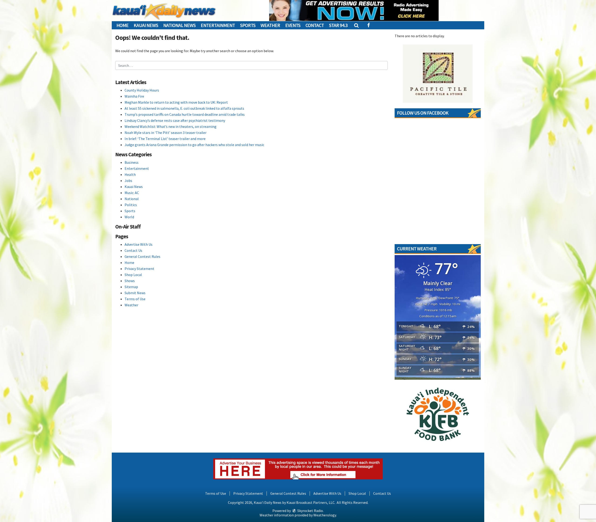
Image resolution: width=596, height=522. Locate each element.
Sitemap (131, 286)
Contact (314, 25)
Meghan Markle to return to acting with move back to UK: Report (176, 102)
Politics (131, 204)
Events (292, 25)
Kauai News (146, 25)
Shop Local (133, 274)
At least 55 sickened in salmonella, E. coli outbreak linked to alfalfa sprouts (184, 108)
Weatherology (324, 515)
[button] (356, 25)
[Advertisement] (354, 10)
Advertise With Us (138, 244)
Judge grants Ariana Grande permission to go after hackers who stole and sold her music (194, 144)
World (129, 217)
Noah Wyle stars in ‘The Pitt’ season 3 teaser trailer (166, 132)
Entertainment (218, 25)
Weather (270, 25)
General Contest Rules (142, 256)
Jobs (128, 180)
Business (132, 162)
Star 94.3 (338, 25)
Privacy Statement (139, 268)
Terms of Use (135, 299)
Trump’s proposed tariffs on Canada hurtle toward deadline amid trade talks (185, 114)
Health (130, 174)
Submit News (135, 292)
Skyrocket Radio (310, 510)
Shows (130, 280)
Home (122, 25)
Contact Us (133, 250)
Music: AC (132, 192)
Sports (247, 25)
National (132, 198)
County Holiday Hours (142, 90)
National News (179, 25)
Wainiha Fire (134, 96)
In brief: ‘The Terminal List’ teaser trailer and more (165, 138)
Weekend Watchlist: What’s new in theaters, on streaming (171, 126)
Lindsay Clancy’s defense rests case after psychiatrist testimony (175, 120)
